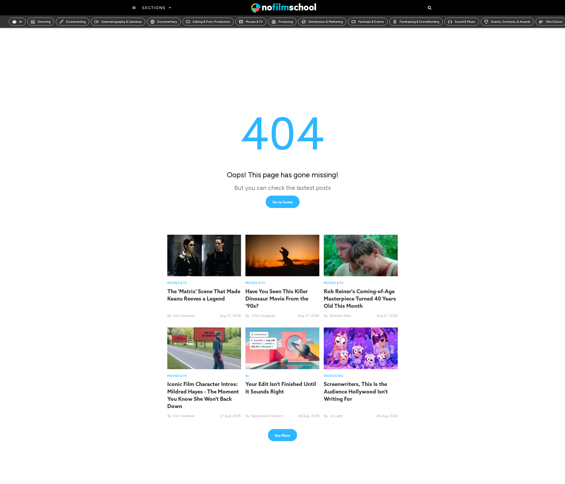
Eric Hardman (184, 316)
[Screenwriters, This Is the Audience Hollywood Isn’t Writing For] (361, 348)
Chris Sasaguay (263, 316)
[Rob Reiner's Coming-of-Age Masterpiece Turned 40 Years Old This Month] (361, 255)
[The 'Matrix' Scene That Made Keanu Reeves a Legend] (204, 255)
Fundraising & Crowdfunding (419, 22)
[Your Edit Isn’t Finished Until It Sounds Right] (282, 348)
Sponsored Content (267, 416)
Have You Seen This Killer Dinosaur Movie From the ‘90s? (276, 298)
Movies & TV (254, 22)
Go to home (283, 202)
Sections (153, 7)
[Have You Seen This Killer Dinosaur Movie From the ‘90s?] (282, 255)
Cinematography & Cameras (121, 22)
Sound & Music (465, 22)
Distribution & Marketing (325, 22)
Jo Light (336, 416)
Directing (44, 22)
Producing (285, 22)
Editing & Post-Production (211, 22)
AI (20, 22)
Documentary (167, 22)
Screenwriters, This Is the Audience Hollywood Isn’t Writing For (356, 391)
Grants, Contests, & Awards (510, 22)
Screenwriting (76, 22)
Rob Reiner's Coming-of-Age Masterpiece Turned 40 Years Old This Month (360, 298)
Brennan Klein (340, 316)
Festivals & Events (371, 22)
